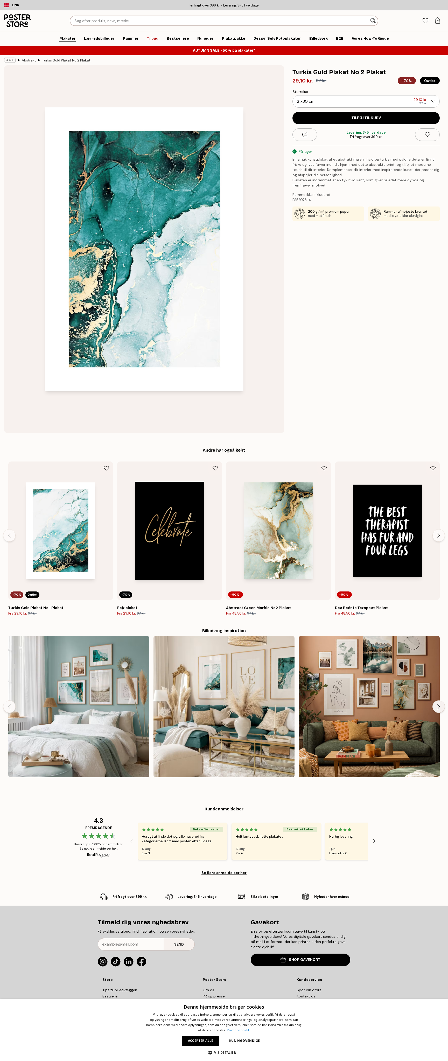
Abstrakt (29, 60)
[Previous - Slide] (9, 535)
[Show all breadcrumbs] (10, 60)
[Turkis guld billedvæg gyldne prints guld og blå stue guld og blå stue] (224, 706)
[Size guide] (304, 134)
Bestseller (110, 996)
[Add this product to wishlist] (427, 134)
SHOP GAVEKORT (304, 959)
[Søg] (373, 21)
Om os (208, 990)
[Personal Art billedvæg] (369, 706)
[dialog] (224, 1030)
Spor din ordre (309, 990)
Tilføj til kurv (366, 118)
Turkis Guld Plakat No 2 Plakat (66, 60)
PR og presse (214, 996)
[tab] (425, 21)
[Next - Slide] (438, 535)
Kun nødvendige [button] (244, 1040)
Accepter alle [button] (200, 1040)
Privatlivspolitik (238, 1030)
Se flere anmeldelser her (224, 872)
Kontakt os (306, 996)
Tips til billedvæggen (119, 990)
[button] (224, 1052)
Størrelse (300, 91)
